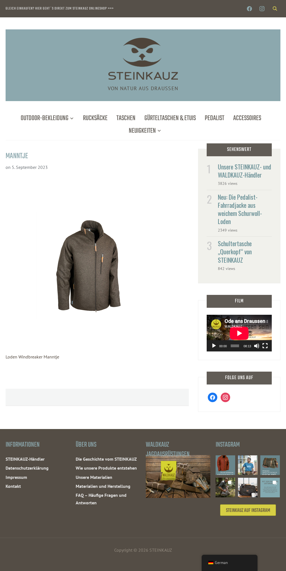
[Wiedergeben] (214, 346)
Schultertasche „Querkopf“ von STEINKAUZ (235, 251)
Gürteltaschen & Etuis (170, 118)
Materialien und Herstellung (103, 486)
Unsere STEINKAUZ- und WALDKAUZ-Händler (244, 170)
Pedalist (214, 118)
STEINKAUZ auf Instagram (248, 511)
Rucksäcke (95, 118)
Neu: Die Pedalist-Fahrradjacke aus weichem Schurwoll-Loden (240, 209)
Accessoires (247, 118)
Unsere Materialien (94, 477)
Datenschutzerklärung (27, 468)
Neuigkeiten (142, 131)
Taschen (125, 118)
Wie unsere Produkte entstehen (106, 468)
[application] (239, 333)
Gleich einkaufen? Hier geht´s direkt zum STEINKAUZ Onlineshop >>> (60, 8)
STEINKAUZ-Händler (25, 459)
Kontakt (13, 486)
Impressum (16, 477)
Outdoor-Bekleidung (44, 118)
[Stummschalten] (256, 346)
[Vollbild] (265, 346)
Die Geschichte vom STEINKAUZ (106, 459)
